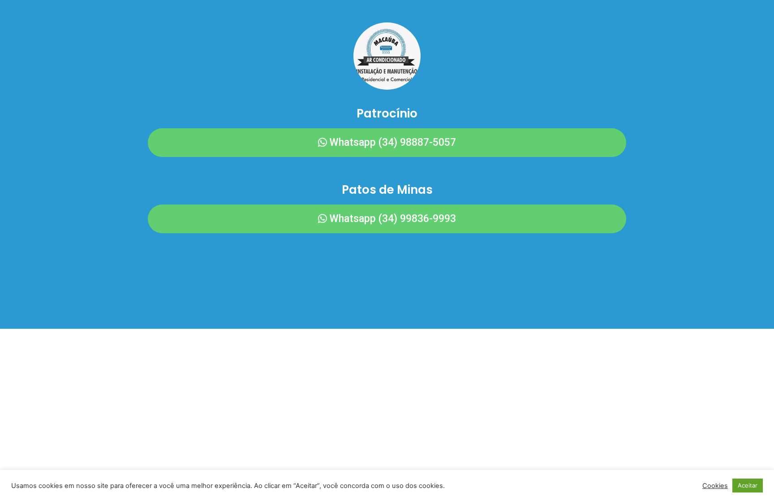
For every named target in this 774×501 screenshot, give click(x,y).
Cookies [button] (715, 486)
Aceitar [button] (747, 485)
